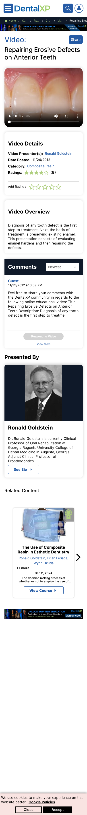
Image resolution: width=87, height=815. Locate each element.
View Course (40, 590)
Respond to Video (43, 336)
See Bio (20, 469)
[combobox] (48, 267)
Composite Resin (40, 166)
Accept (58, 810)
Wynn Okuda (44, 563)
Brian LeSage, (57, 558)
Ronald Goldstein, (32, 558)
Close (28, 810)
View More (43, 344)
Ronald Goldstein (58, 153)
